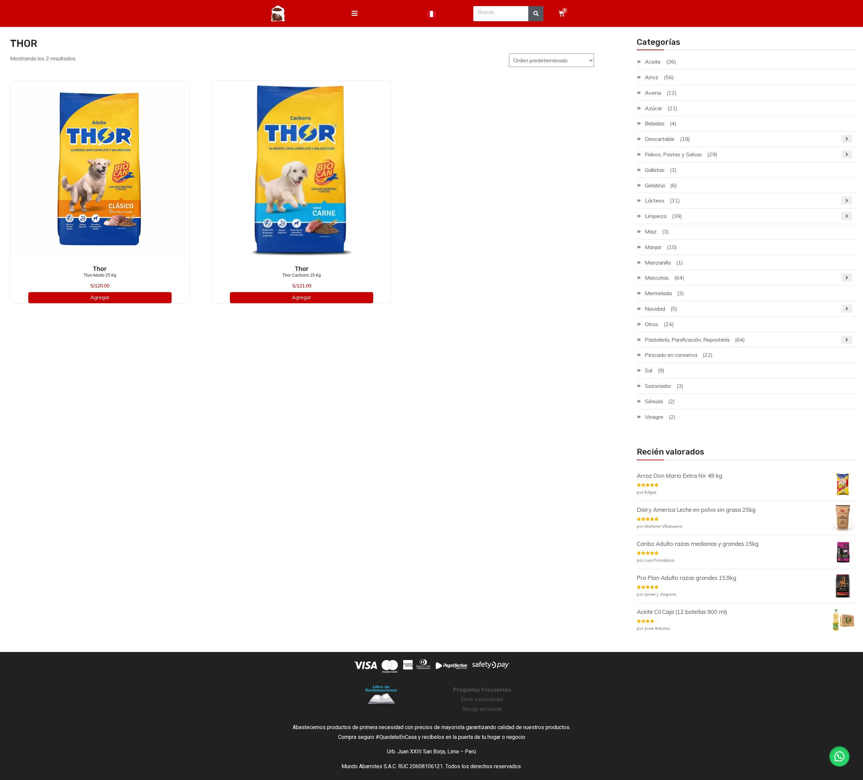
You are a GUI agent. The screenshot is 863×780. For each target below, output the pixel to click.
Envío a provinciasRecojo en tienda (482, 700)
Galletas (654, 169)
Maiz (651, 231)
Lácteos (654, 200)
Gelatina (655, 185)
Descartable (660, 138)
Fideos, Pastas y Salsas (673, 154)
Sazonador (658, 385)
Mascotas (657, 277)
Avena (653, 92)
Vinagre (654, 416)
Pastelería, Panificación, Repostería (687, 339)
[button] (839, 756)
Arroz (651, 77)
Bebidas (654, 123)
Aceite (653, 61)
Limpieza (655, 216)
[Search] (535, 13)
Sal (648, 370)
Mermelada (658, 293)
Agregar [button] (100, 297)
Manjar (653, 247)
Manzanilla (658, 262)
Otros (651, 324)
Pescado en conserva (671, 354)
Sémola (654, 401)
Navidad (655, 308)
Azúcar (653, 108)
